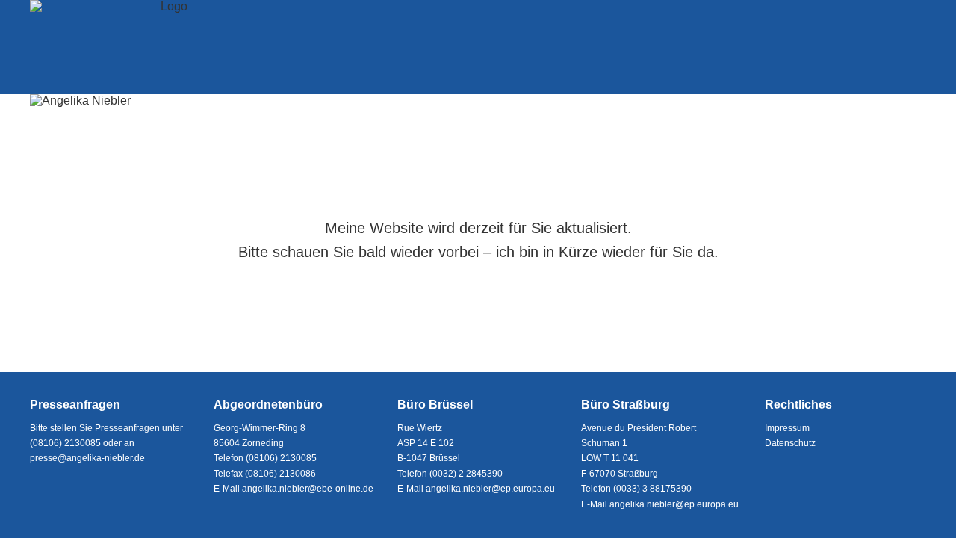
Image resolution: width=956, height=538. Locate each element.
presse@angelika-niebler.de (87, 458)
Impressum (787, 428)
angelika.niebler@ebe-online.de (307, 488)
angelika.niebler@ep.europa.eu (490, 488)
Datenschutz (790, 443)
